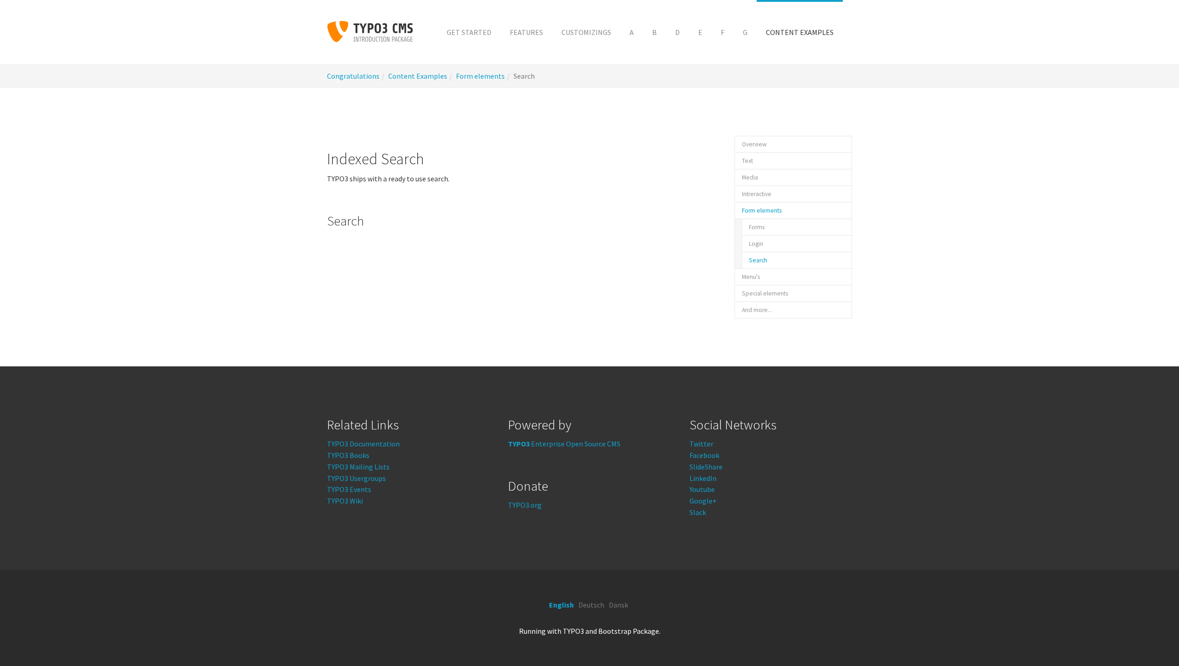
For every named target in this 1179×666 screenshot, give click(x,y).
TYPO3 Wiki (345, 500)
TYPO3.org (525, 505)
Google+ (703, 500)
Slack (697, 512)
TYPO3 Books (348, 455)
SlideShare (706, 466)
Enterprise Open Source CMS (564, 443)
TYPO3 (573, 631)
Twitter (701, 443)
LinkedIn (703, 478)
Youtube (702, 489)
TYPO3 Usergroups (356, 478)
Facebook (704, 455)
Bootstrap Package (628, 631)
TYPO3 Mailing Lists (358, 466)
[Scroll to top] (1149, 636)
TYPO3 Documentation (363, 443)
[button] (631, 32)
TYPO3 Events (349, 489)
